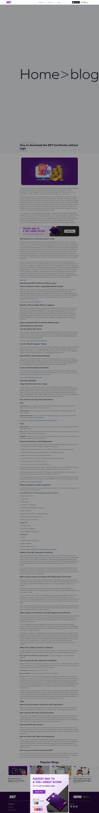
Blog (59, 2)
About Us (50, 2)
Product (41, 2)
